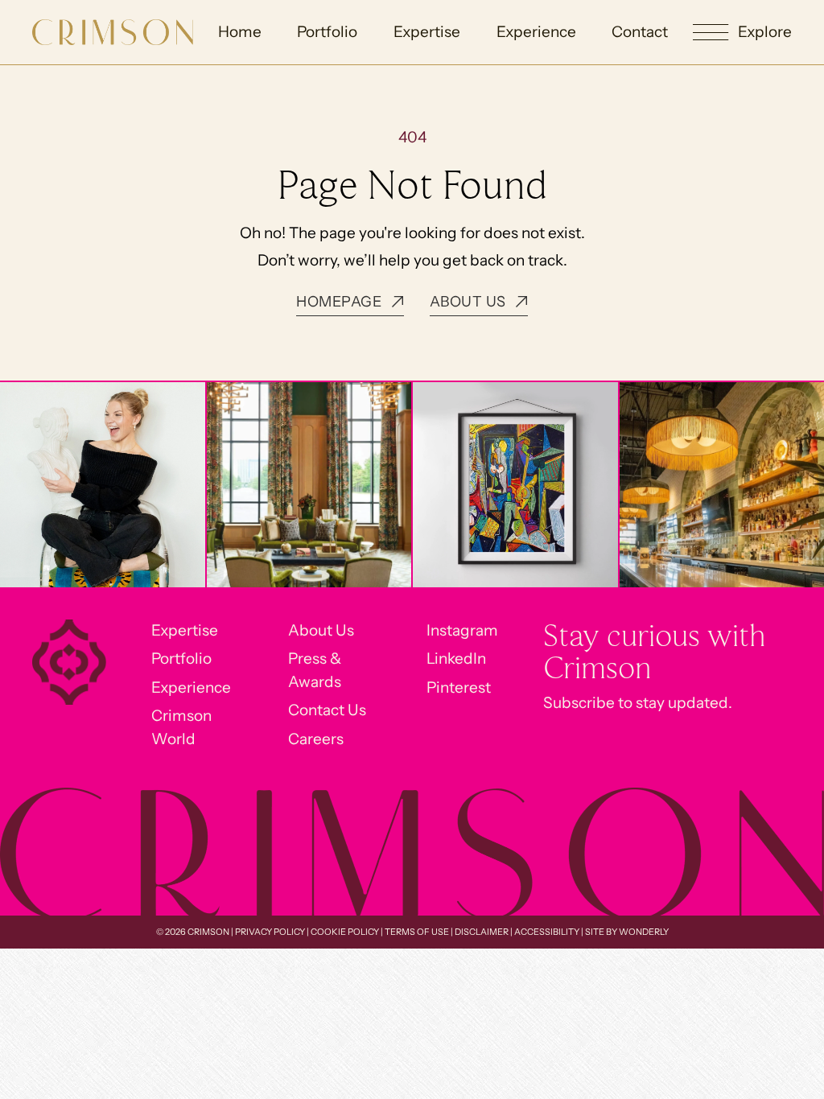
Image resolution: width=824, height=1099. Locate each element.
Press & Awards (314, 670)
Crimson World (181, 727)
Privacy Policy (270, 931)
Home (240, 32)
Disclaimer (482, 931)
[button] (742, 32)
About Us (321, 630)
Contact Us (327, 710)
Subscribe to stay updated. (637, 703)
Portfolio (327, 32)
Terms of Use (417, 931)
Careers (316, 739)
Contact (640, 32)
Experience (536, 32)
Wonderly (644, 931)
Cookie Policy (345, 931)
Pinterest (458, 687)
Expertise (426, 32)
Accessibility (546, 931)
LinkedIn (456, 658)
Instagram (462, 630)
